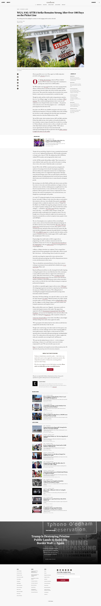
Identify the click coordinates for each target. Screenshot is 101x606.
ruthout (50, 401)
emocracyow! (52, 441)
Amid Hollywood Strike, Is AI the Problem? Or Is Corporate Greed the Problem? (54, 406)
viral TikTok (63, 201)
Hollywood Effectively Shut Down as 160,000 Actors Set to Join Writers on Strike (55, 415)
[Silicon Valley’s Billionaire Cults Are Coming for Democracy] (37, 491)
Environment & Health (20, 577)
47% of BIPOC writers (41, 232)
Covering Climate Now (34, 592)
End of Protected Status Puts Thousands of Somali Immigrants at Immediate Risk (75, 79)
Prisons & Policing (19, 587)
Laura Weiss (20, 21)
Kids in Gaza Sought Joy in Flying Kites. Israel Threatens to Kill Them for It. (75, 85)
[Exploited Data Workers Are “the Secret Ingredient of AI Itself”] (37, 438)
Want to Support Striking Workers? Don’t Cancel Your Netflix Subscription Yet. (54, 397)
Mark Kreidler (46, 512)
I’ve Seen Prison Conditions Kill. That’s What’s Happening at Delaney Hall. (75, 111)
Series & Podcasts (19, 595)
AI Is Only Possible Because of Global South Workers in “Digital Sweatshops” (55, 472)
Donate (94, 2)
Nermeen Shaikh (46, 441)
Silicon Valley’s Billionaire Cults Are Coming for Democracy (54, 490)
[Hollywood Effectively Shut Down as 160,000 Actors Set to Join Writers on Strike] (37, 416)
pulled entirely (50, 244)
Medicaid (63, 4)
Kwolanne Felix (46, 410)
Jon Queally (46, 467)
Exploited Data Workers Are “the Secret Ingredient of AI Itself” (55, 437)
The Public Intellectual (34, 583)
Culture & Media (49, 404)
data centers (57, 4)
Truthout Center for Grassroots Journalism (47, 590)
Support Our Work (46, 577)
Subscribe (45, 579)
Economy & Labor (24, 9)
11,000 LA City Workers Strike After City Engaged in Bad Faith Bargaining (55, 141)
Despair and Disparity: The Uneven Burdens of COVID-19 (35, 575)
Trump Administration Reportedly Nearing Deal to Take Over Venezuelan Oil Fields (55, 428)
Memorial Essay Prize (47, 587)
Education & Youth (19, 575)
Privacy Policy (46, 585)
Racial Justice (19, 589)
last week (46, 87)
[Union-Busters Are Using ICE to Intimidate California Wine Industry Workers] (37, 482)
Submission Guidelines (47, 581)
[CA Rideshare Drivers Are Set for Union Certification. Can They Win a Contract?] (37, 509)
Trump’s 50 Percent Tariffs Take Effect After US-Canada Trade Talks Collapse (54, 463)
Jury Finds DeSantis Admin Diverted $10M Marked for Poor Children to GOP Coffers (75, 91)
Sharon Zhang (46, 419)
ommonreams (50, 432)
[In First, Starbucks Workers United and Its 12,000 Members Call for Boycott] (37, 446)
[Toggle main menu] (98, 2)
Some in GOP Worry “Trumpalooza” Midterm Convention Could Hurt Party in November (75, 98)
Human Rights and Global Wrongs (34, 579)
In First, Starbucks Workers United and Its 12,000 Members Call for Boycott (54, 445)
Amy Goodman (46, 477)
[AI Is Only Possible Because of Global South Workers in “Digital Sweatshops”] (37, 473)
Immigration (39, 4)
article (50, 208)
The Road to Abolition (34, 581)
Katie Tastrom (46, 401)
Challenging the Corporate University (34, 590)
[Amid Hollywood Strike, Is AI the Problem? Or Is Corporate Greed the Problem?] (37, 407)
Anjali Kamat (46, 459)
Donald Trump (51, 4)
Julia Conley (46, 432)
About (8, 2)
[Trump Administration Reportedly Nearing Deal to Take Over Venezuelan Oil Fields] (37, 429)
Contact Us (45, 594)
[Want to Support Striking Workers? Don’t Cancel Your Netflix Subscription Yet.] (37, 398)
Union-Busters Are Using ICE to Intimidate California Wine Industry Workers (53, 481)
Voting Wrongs (33, 587)
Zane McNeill (48, 145)
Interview (45, 434)
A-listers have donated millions (40, 318)
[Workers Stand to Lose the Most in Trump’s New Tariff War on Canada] (37, 455)
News (18, 9)
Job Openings (46, 592)
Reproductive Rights (20, 591)
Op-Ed (44, 395)
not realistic (45, 298)
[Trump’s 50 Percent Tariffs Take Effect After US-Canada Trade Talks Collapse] (37, 464)
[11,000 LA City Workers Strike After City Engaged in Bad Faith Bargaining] (39, 142)
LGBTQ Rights (19, 583)
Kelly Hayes (46, 494)
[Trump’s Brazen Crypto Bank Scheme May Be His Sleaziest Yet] (37, 500)
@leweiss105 (55, 386)
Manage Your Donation (47, 575)
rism (24, 21)
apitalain (50, 512)
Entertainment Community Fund (50, 311)
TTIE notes (63, 286)
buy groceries (47, 315)
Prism (34, 347)
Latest (3, 2)
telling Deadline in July (61, 300)
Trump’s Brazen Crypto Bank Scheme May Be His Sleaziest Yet (54, 499)
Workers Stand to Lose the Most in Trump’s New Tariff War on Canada (54, 454)
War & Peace (48, 425)
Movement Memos (34, 585)
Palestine (45, 4)
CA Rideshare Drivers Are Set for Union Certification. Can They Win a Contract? (52, 508)
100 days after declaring (45, 80)
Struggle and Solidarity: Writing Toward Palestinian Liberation (34, 572)
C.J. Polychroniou (46, 503)
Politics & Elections (49, 461)
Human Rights (19, 579)
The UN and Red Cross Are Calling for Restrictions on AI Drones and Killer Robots (74, 105)
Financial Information (47, 583)
